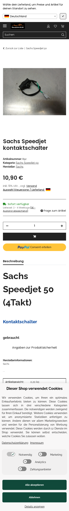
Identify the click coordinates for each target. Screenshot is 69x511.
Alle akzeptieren (34, 484)
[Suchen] (63, 35)
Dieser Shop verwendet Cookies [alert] (34, 388)
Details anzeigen (35, 506)
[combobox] (30, 16)
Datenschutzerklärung (15, 442)
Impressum (37, 442)
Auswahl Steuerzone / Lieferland (24, 190)
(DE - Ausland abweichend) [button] (19, 209)
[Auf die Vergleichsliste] (49, 67)
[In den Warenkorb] (6, 58)
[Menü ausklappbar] (5, 24)
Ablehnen (34, 497)
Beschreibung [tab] (13, 261)
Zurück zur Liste (14, 48)
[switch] (11, 454)
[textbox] (30, 16)
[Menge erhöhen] (62, 226)
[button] (48, 26)
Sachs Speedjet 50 (27, 162)
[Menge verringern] (7, 226)
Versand (31, 186)
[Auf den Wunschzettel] (58, 67)
